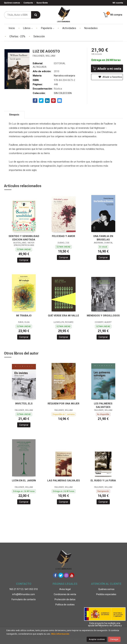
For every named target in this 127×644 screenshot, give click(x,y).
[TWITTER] (60, 575)
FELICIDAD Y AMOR (63, 236)
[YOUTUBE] (71, 575)
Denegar (114, 639)
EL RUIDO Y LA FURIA (103, 480)
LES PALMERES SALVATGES (103, 405)
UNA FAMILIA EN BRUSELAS (103, 238)
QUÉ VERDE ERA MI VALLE (63, 315)
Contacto (28, 2)
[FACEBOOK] (55, 575)
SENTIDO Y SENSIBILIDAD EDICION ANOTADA (24, 238)
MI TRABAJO (24, 315)
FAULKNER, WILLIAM (44, 55)
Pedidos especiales (106, 594)
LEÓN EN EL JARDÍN (24, 480)
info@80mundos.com (23, 594)
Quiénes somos (12, 2)
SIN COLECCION (63, 93)
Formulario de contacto (24, 599)
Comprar (23, 260)
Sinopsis (14, 114)
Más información (60, 634)
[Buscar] (35, 14)
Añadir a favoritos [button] (112, 76)
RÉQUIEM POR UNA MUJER (63, 403)
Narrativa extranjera (64, 75)
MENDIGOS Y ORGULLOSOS (103, 315)
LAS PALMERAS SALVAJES (63, 480)
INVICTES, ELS (24, 403)
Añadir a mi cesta (109, 68)
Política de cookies (65, 604)
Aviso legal (65, 589)
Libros (27, 28)
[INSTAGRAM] (66, 575)
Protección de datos (65, 599)
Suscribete (42, 2)
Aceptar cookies (97, 639)
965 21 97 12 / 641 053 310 (23, 589)
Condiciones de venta (65, 594)
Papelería (47, 28)
